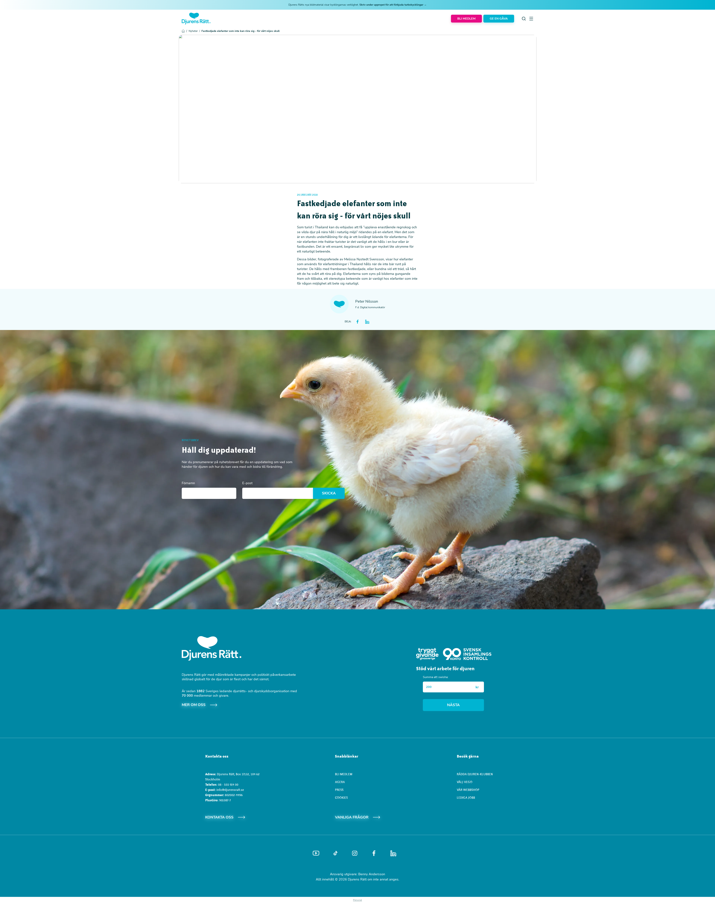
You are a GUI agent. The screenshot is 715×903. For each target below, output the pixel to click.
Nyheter (194, 31)
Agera (340, 782)
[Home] (196, 18)
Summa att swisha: (435, 677)
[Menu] (531, 18)
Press (339, 790)
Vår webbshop (468, 790)
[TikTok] (335, 853)
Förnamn (188, 483)
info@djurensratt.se (230, 790)
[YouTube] (316, 853)
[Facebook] (374, 853)
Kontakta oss (219, 817)
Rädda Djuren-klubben (475, 774)
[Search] (524, 18)
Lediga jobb (466, 798)
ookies (342, 798)
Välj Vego (464, 782)
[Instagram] (355, 853)
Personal (357, 900)
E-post (247, 483)
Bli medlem (343, 774)
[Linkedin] (393, 853)
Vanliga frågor (351, 817)
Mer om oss (194, 704)
